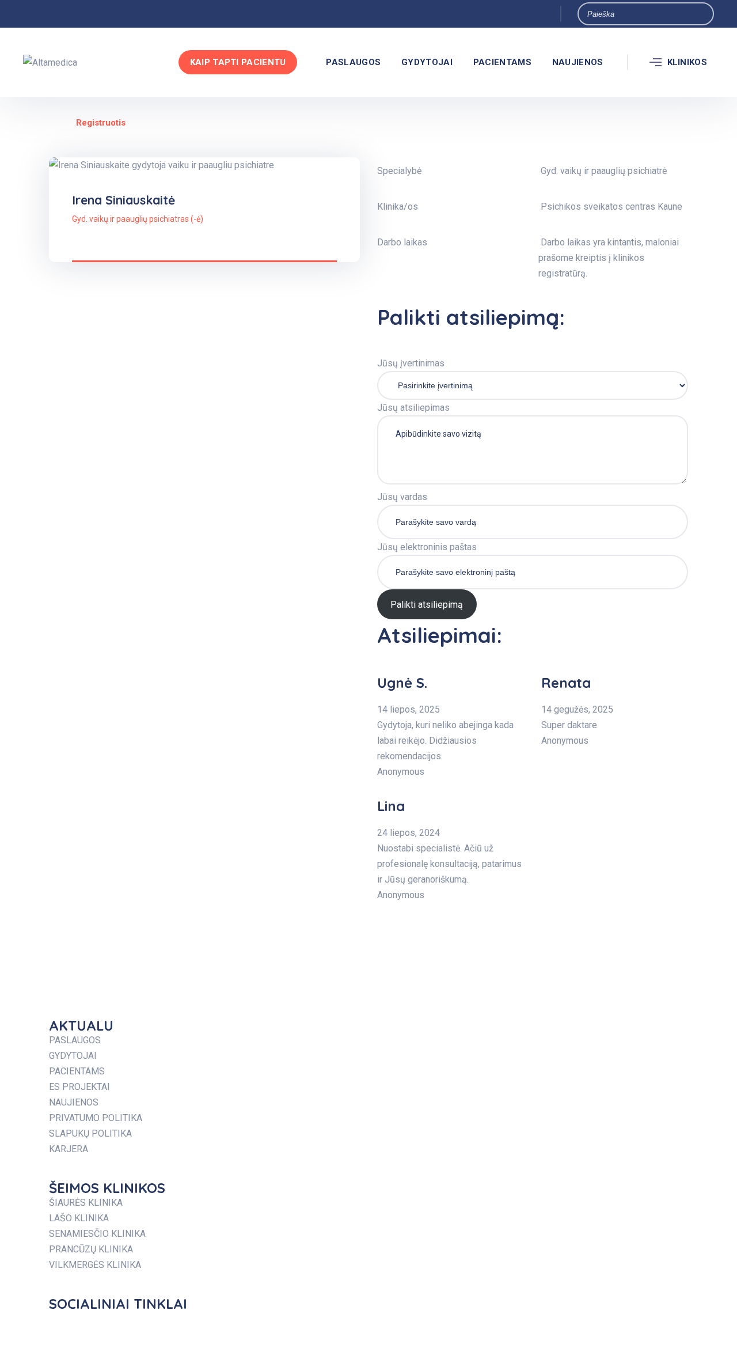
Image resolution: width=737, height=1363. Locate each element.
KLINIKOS (687, 62)
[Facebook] (63, 1325)
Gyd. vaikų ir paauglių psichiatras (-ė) (137, 219)
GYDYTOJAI (427, 62)
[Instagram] (276, 1325)
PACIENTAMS (502, 62)
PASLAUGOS (353, 62)
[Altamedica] (50, 62)
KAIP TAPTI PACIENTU (238, 62)
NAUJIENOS (577, 62)
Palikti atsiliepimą (426, 604)
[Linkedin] (489, 1325)
